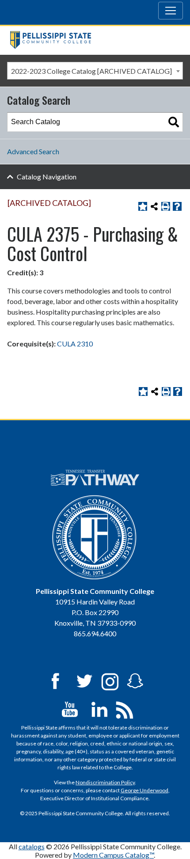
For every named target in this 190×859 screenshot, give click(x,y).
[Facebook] (55, 680)
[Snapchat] (135, 680)
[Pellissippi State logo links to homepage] (92, 40)
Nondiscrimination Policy (105, 782)
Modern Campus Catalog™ (113, 855)
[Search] (173, 122)
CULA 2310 (75, 343)
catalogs (32, 846)
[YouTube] (70, 708)
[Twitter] (85, 680)
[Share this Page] (154, 206)
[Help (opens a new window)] (177, 206)
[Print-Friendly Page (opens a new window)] (166, 206)
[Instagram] (110, 680)
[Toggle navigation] (170, 10)
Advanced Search (33, 151)
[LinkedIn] (99, 708)
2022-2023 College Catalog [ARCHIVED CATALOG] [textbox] (91, 71)
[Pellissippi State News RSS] (124, 708)
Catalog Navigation (46, 176)
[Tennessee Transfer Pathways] (95, 478)
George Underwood (144, 790)
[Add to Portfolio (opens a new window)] (143, 206)
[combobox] (95, 71)
